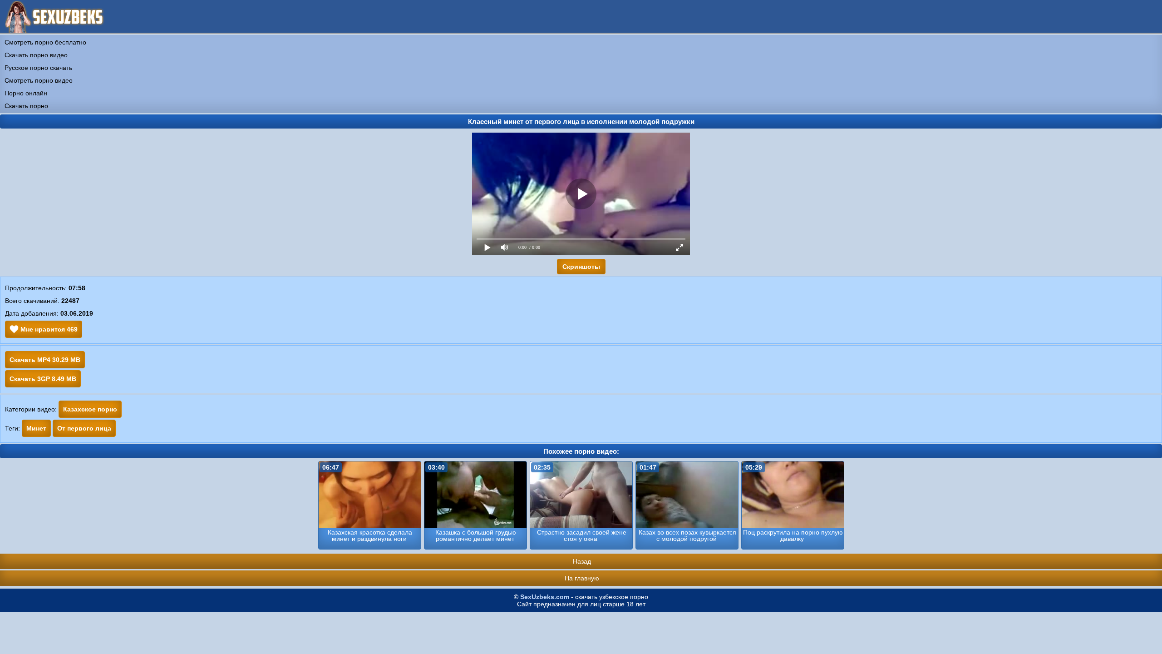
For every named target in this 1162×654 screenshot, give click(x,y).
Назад (582, 561)
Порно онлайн (26, 93)
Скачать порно (26, 105)
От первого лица (84, 428)
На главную (582, 578)
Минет (36, 428)
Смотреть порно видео (39, 80)
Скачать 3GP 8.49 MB (43, 378)
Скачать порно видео (36, 55)
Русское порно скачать (38, 67)
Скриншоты (581, 266)
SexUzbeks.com (544, 596)
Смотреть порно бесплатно (45, 42)
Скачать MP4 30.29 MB (45, 359)
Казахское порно (90, 409)
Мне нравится (48, 329)
